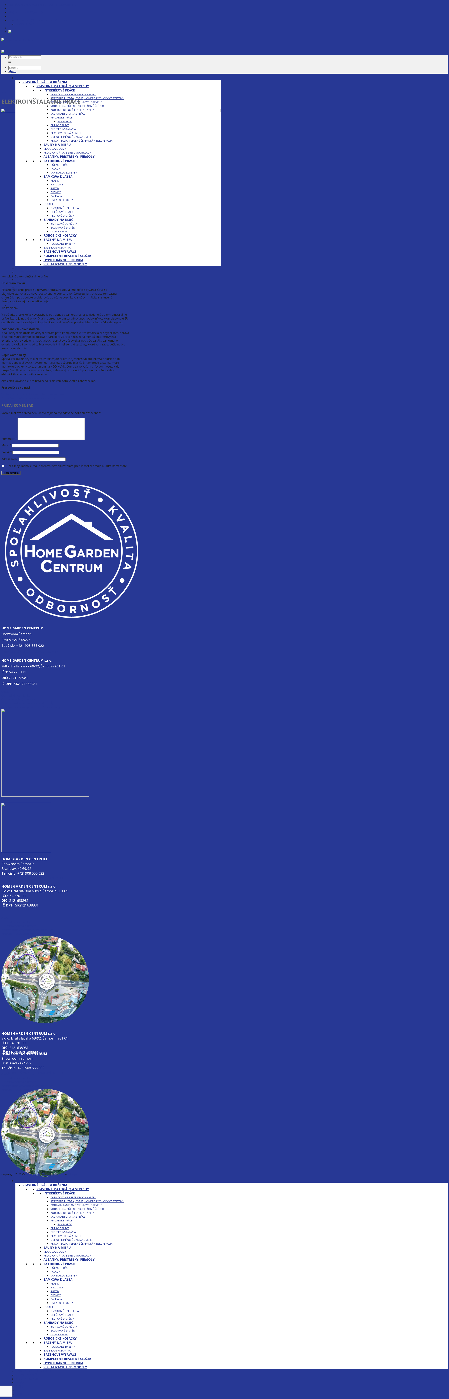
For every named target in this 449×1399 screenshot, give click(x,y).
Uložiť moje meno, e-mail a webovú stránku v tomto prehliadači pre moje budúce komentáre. (66, 466)
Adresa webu (9, 459)
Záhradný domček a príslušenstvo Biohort (29, 398)
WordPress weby (53, 1174)
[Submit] (9, 62)
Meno (6, 445)
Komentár (9, 439)
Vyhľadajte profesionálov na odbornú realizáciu (32, 394)
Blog (4, 92)
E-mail (6, 452)
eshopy (72, 1174)
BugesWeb (32, 1174)
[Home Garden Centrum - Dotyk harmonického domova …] (23, 48)
